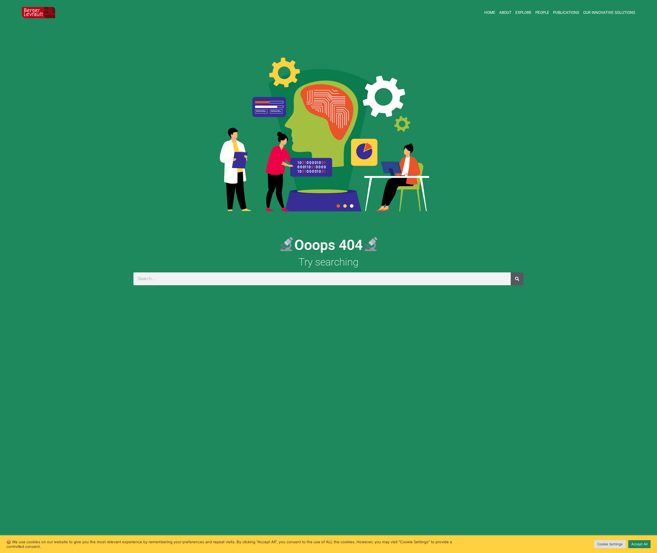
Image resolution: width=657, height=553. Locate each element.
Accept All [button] (639, 544)
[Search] (517, 278)
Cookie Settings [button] (610, 544)
